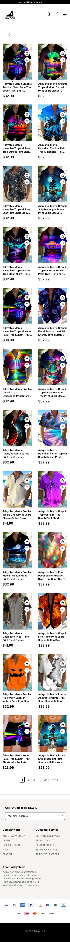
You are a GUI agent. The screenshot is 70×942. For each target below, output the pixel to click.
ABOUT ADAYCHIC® (14, 835)
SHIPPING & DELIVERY (48, 835)
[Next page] (55, 780)
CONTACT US (10, 840)
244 (46, 779)
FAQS (6, 849)
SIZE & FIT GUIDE (12, 845)
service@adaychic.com (31, 2)
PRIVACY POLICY (45, 840)
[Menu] (64, 14)
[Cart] (57, 14)
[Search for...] (49, 14)
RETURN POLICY (45, 845)
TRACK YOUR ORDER (47, 854)
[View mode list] (16, 34)
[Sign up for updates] (61, 816)
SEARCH (7, 854)
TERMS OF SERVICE (46, 849)
